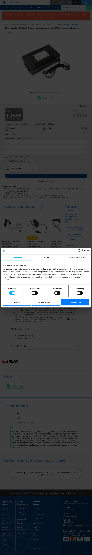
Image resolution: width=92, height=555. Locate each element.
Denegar (16, 302)
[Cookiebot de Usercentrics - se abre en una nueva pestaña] (79, 251)
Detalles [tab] (46, 257)
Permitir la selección (46, 302)
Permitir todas (75, 302)
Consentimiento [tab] (16, 257)
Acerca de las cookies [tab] (76, 257)
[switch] (35, 293)
